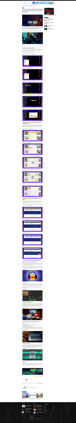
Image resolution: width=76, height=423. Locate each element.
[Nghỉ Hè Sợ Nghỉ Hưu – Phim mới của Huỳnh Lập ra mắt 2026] (45, 29)
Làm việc (51, 422)
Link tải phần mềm (24, 269)
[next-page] (23, 400)
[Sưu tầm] (22, 13)
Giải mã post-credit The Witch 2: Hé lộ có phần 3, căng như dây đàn (40, 412)
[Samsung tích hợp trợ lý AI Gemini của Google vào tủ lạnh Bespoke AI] (45, 26)
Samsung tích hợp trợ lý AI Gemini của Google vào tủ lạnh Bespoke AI (50, 26)
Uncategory (23, 397)
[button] (53, 5)
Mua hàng (48, 422)
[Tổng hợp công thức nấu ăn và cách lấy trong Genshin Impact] (34, 410)
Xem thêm (49, 31)
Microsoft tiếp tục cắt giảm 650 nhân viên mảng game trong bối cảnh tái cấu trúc (29, 409)
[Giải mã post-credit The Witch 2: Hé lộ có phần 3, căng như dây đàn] (34, 413)
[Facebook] (26, 379)
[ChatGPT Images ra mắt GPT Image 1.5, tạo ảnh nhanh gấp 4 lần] (32, 395)
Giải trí (49, 422)
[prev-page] (22, 400)
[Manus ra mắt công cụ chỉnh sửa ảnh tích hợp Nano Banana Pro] (45, 23)
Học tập (53, 422)
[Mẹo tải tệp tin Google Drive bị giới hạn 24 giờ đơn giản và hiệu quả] (23, 406)
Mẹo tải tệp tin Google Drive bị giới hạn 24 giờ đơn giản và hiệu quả (29, 406)
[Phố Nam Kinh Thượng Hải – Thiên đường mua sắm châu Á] (39, 395)
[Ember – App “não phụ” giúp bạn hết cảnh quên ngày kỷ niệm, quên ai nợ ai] (45, 20)
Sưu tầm (24, 13)
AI (29, 397)
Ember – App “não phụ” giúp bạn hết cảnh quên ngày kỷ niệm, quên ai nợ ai (51, 20)
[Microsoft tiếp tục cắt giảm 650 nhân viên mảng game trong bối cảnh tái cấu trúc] (23, 409)
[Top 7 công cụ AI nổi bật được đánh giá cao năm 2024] (23, 412)
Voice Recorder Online (29, 205)
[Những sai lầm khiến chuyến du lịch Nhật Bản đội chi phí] (25, 395)
